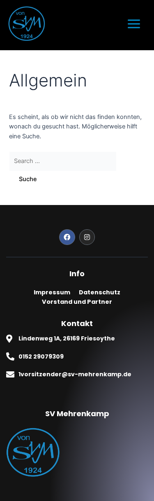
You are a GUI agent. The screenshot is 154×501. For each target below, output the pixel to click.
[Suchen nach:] (63, 161)
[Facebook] (67, 237)
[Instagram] (87, 237)
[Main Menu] (134, 24)
